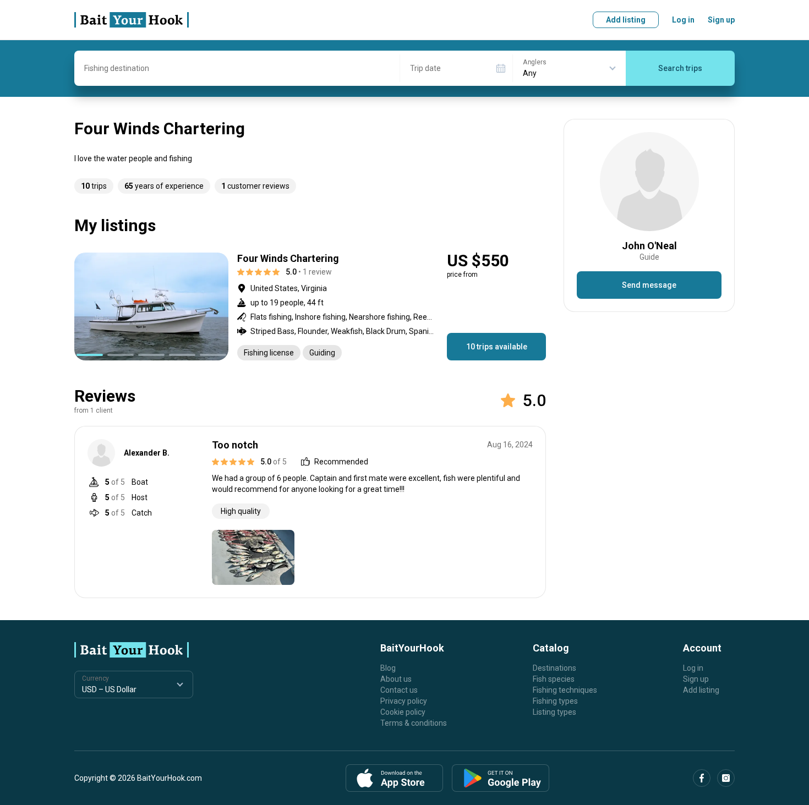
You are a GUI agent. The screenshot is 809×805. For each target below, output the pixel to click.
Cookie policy (402, 712)
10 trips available (496, 346)
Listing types (554, 712)
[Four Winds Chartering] (310, 306)
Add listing (626, 19)
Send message (649, 285)
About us (396, 679)
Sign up (721, 19)
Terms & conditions (413, 723)
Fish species (554, 679)
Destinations (554, 668)
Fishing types (555, 701)
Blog (388, 668)
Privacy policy (403, 701)
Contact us (399, 690)
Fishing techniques (565, 690)
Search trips (680, 68)
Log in (683, 19)
